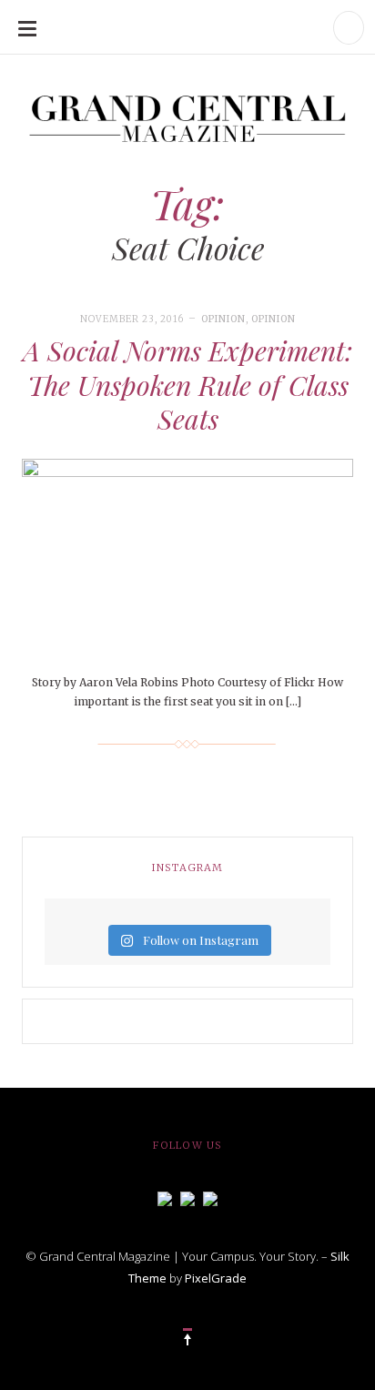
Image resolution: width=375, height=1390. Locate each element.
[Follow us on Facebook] (165, 1197)
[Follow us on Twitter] (187, 1197)
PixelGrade (216, 1278)
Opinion (223, 319)
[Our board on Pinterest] (210, 1197)
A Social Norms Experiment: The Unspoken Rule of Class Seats (187, 384)
